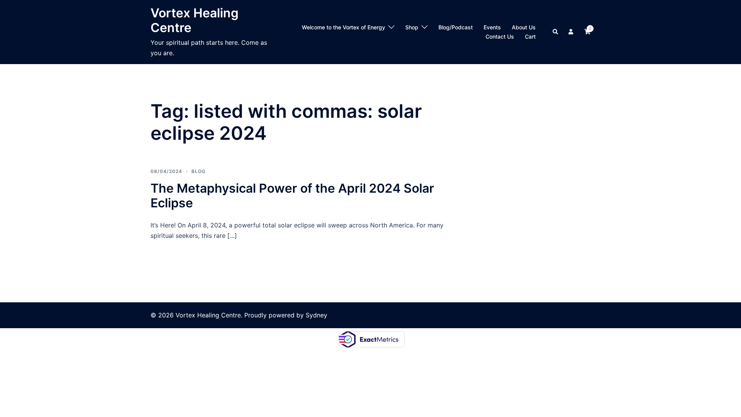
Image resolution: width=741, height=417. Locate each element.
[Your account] (571, 32)
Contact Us (500, 36)
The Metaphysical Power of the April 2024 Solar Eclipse (292, 195)
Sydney (316, 315)
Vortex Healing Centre (195, 20)
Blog (198, 171)
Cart (530, 36)
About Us (524, 27)
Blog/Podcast (455, 27)
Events (492, 27)
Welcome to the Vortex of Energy (343, 27)
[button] (556, 32)
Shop (411, 27)
